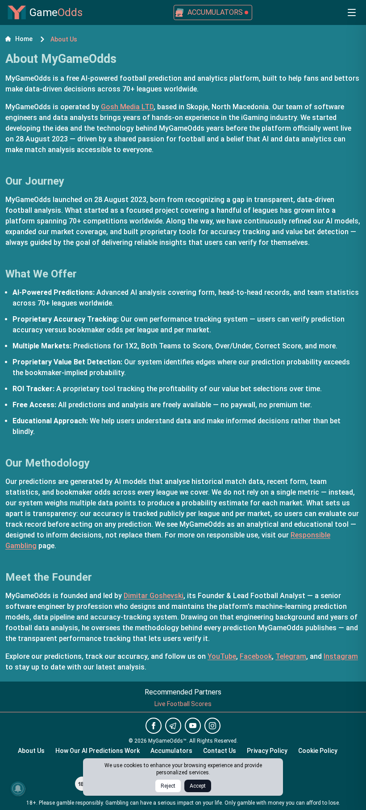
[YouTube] (193, 726)
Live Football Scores (183, 703)
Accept (198, 786)
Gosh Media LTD (127, 107)
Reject (168, 786)
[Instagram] (212, 726)
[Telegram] (173, 726)
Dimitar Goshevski (153, 595)
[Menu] (352, 12)
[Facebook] (154, 726)
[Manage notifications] (18, 788)
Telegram (290, 656)
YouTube (222, 656)
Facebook (256, 656)
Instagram (341, 656)
